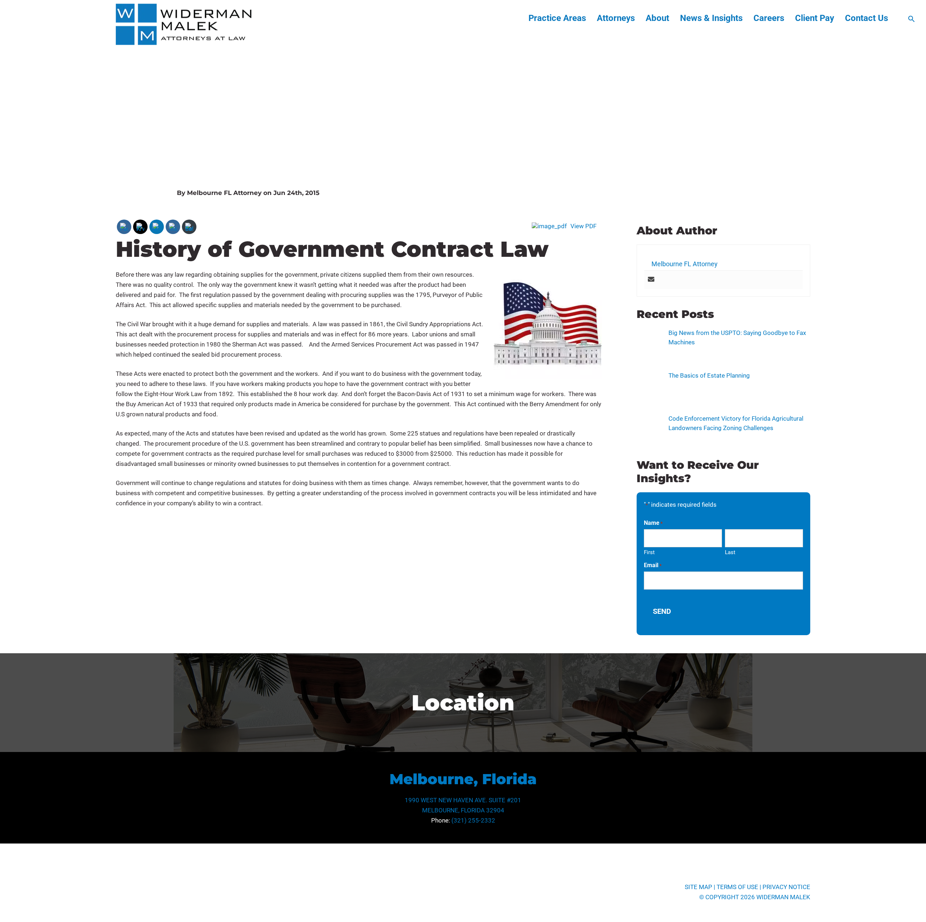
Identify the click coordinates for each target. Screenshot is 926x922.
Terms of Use (737, 887)
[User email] (651, 280)
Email (653, 565)
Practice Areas (557, 18)
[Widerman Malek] (183, 43)
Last (730, 552)
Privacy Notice (786, 887)
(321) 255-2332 (473, 820)
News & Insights (711, 18)
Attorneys (616, 18)
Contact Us (866, 18)
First (649, 552)
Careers (768, 18)
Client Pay (814, 18)
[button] (911, 20)
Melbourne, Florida (463, 779)
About (657, 18)
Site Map (698, 887)
